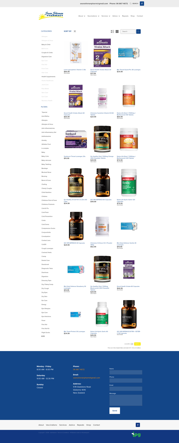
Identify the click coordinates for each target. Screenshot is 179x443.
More (43, 336)
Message (112, 393)
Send (114, 410)
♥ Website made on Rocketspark (79, 432)
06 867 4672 (79, 369)
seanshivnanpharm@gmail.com (94, 3)
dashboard (53, 432)
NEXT (137, 344)
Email (111, 385)
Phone (111, 377)
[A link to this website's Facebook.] (142, 3)
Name (111, 369)
